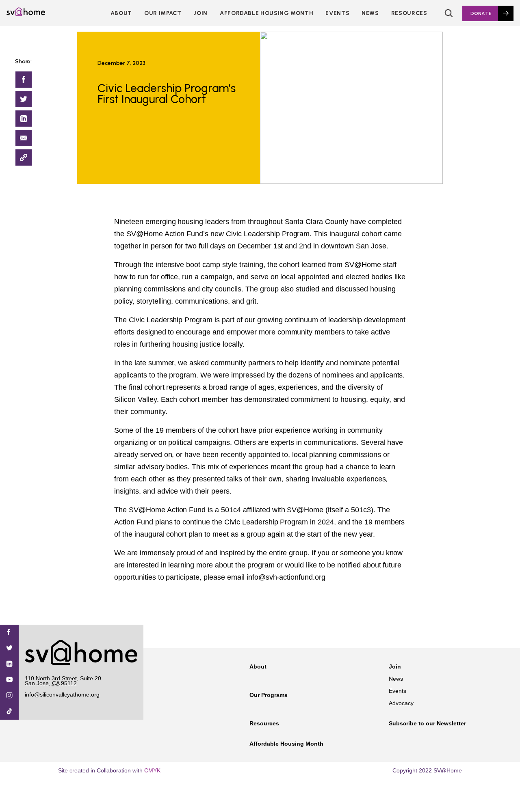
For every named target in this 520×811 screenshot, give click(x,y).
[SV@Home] (25, 14)
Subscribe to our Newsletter (427, 723)
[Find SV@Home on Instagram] (9, 696)
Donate (481, 13)
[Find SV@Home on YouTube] (9, 680)
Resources (409, 13)
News (370, 13)
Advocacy (401, 703)
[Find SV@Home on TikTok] (9, 712)
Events (337, 13)
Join (395, 666)
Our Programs (268, 695)
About (121, 13)
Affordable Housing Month (266, 13)
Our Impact (162, 13)
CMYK (152, 770)
